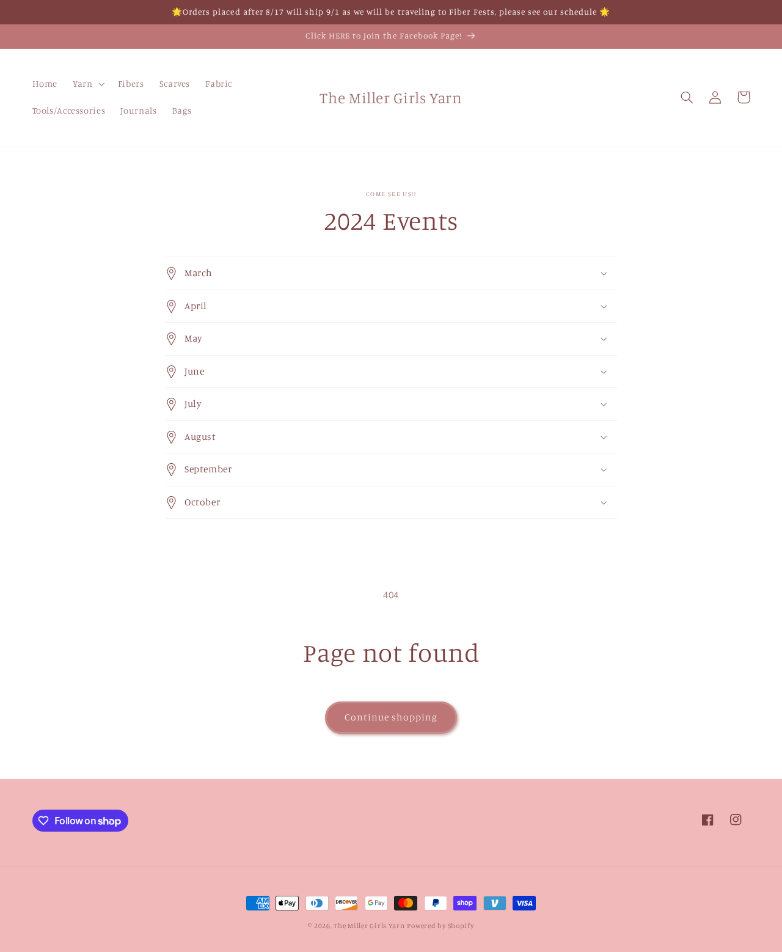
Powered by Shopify (440, 925)
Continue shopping (391, 717)
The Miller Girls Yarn (369, 925)
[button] (87, 84)
